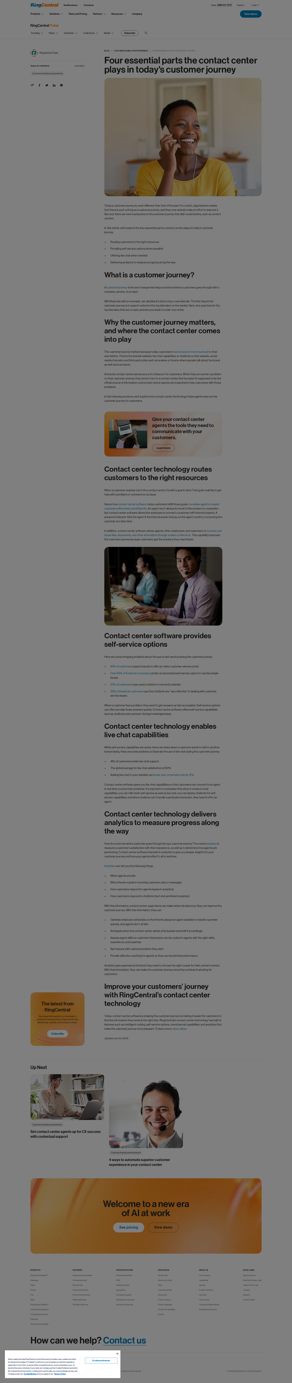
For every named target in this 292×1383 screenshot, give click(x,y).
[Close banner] (117, 1354)
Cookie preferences (101, 1360)
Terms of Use (60, 1374)
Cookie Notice (30, 1374)
